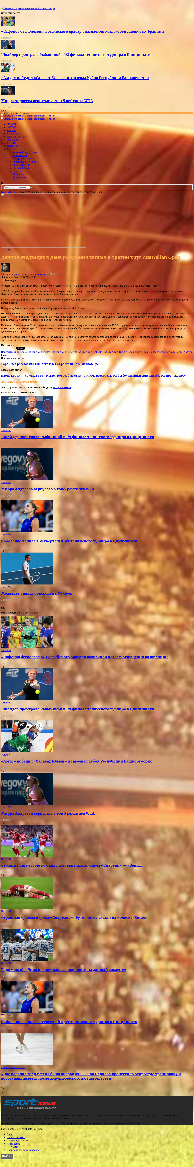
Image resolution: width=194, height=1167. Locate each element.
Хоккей (11, 130)
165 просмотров (10, 274)
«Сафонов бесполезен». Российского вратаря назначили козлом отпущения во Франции (82, 31)
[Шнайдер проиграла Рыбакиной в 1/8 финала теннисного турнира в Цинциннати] (8, 48)
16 (2, 446)
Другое (11, 149)
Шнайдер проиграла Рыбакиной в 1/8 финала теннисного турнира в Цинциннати (76, 54)
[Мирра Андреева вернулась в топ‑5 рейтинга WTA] (8, 94)
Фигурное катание (23, 158)
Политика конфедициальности (24, 1150)
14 (2, 666)
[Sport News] (28, 8)
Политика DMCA (16, 1137)
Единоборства (16, 136)
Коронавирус (19, 155)
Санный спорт (20, 167)
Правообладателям (17, 1140)
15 (2, 498)
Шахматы (17, 174)
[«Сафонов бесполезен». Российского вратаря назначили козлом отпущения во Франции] (8, 24)
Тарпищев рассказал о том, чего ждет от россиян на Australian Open (51, 364)
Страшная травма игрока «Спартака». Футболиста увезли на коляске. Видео (73, 917)
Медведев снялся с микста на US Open (37, 593)
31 (2, 603)
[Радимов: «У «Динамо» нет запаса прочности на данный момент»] (27, 960)
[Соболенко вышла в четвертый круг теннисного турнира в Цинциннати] (27, 531)
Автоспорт (14, 146)
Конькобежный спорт (25, 161)
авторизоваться (62, 387)
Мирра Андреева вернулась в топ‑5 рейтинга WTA (47, 101)
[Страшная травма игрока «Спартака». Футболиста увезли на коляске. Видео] (27, 907)
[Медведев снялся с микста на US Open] (27, 583)
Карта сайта (13, 1143)
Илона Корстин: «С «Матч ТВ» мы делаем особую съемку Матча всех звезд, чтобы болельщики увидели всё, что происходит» (93, 375)
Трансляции (19, 177)
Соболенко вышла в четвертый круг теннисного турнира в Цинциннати (69, 541)
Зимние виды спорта (24, 152)
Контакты (12, 1146)
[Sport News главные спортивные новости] (29, 1109)
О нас (10, 1134)
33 (2, 551)
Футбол (11, 127)
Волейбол (13, 139)
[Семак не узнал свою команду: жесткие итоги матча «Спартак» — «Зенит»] (27, 855)
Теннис (11, 142)
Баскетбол (13, 133)
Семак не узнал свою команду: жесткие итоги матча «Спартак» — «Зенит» (72, 865)
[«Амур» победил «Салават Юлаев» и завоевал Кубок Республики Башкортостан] (8, 71)
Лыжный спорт (21, 164)
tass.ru (18, 345)
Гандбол (17, 171)
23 (2, 875)
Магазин (12, 124)
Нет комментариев (39, 274)
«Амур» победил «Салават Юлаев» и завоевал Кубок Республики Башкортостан (75, 78)
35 (2, 979)
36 (2, 1088)
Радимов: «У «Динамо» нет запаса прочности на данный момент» (63, 970)
